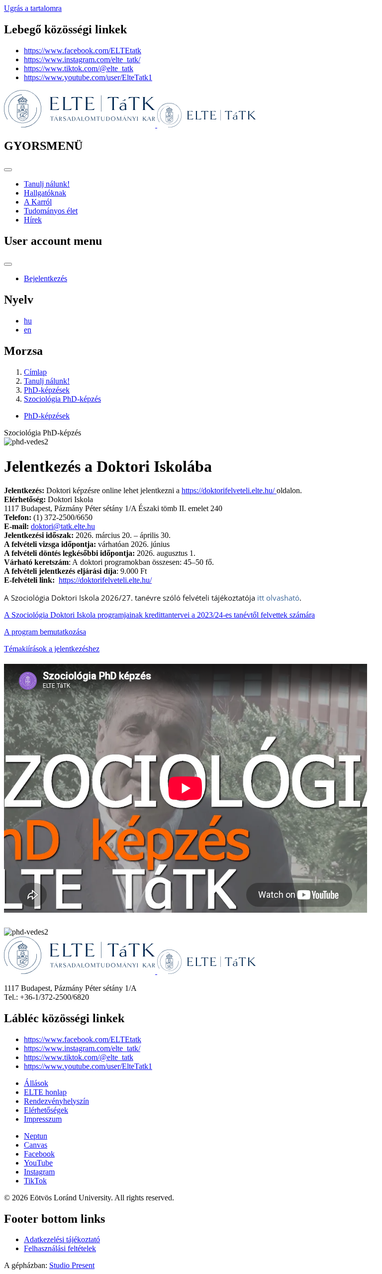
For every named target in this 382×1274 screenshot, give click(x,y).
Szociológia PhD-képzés (62, 399)
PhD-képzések (47, 390)
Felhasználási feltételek (60, 1248)
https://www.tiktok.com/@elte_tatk (78, 68)
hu (28, 321)
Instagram (39, 1172)
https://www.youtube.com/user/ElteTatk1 (88, 77)
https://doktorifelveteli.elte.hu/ (229, 490)
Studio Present (72, 1265)
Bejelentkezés (45, 278)
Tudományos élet (51, 211)
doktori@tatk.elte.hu (63, 526)
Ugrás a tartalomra (33, 8)
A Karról (38, 202)
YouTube (38, 1163)
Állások (36, 1083)
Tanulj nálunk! (47, 184)
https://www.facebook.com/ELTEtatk (82, 50)
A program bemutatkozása (45, 632)
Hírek (33, 219)
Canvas (35, 1145)
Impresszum (43, 1119)
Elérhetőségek (46, 1110)
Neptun (35, 1136)
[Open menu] (8, 169)
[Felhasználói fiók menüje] (8, 264)
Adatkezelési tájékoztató (62, 1239)
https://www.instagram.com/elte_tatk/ (82, 59)
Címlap (35, 372)
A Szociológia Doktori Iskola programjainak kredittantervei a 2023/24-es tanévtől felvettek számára (159, 615)
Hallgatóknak (45, 193)
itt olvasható (278, 598)
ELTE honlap (45, 1092)
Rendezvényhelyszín (56, 1101)
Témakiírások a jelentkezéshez (51, 648)
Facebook (39, 1154)
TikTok (35, 1180)
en (27, 329)
